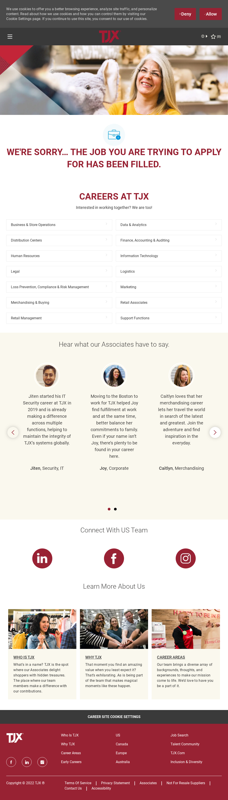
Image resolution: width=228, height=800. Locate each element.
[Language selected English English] (204, 36)
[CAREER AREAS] (186, 654)
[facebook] (11, 762)
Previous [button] (12, 432)
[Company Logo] (110, 36)
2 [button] (115, 509)
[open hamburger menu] (10, 36)
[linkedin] (27, 762)
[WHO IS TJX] (42, 654)
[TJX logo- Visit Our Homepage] (15, 738)
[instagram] (42, 762)
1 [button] (109, 509)
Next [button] (215, 432)
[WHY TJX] (114, 654)
